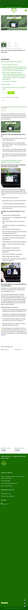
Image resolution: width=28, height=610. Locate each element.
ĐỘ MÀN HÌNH (8, 48)
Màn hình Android (16, 48)
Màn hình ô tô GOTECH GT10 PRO (6, 449)
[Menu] (2, 10)
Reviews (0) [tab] (3, 110)
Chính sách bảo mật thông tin (7, 496)
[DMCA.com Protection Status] (4, 602)
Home (2, 48)
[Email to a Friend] (4, 100)
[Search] (23, 10)
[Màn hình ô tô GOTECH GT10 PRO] (7, 397)
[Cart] (26, 10)
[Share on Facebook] (2, 100)
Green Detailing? (14, 307)
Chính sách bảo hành (6, 493)
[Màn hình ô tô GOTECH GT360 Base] (21, 397)
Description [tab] (4, 108)
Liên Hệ (11, 92)
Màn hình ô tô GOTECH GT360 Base (20, 449)
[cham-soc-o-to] (14, 10)
